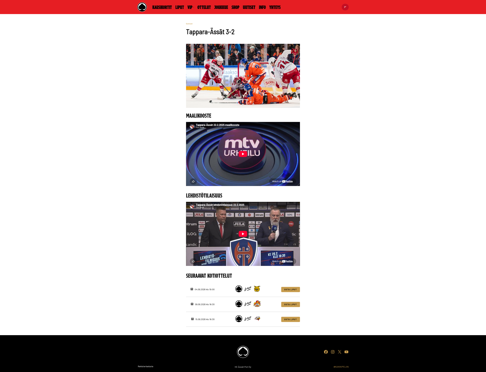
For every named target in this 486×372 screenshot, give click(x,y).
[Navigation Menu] (345, 7)
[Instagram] (332, 352)
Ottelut (204, 7)
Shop (235, 7)
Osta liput (290, 289)
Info (262, 7)
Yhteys (275, 7)
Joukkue (221, 7)
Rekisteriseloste (141, 366)
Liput (179, 7)
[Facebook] (326, 352)
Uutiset (249, 7)
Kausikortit (162, 7)
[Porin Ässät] (142, 7)
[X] (339, 352)
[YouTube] (346, 352)
